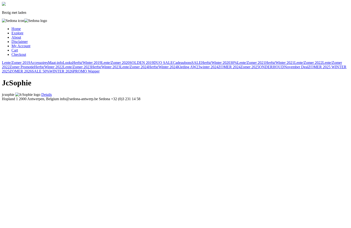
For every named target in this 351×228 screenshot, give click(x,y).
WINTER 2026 (61, 71)
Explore (17, 33)
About (16, 37)
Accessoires (39, 63)
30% (233, 63)
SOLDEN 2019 (141, 63)
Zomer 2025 (249, 67)
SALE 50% (40, 71)
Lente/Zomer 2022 (308, 63)
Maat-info (55, 63)
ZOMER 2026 (21, 71)
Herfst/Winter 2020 (215, 63)
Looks (67, 63)
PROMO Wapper (86, 71)
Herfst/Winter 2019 (86, 63)
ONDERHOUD (271, 67)
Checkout (18, 54)
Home (16, 29)
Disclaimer (19, 42)
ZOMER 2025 (319, 67)
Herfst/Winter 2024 (162, 67)
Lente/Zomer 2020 (115, 63)
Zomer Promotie (22, 67)
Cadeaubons (182, 63)
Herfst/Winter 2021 (279, 63)
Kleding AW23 (188, 67)
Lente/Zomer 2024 (134, 67)
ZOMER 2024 (229, 67)
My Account (20, 46)
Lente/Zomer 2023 (77, 67)
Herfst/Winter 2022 (48, 67)
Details (46, 95)
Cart (14, 50)
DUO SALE (163, 63)
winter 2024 (209, 67)
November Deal (296, 67)
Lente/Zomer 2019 (16, 63)
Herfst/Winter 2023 (105, 67)
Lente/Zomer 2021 (251, 63)
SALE (196, 63)
